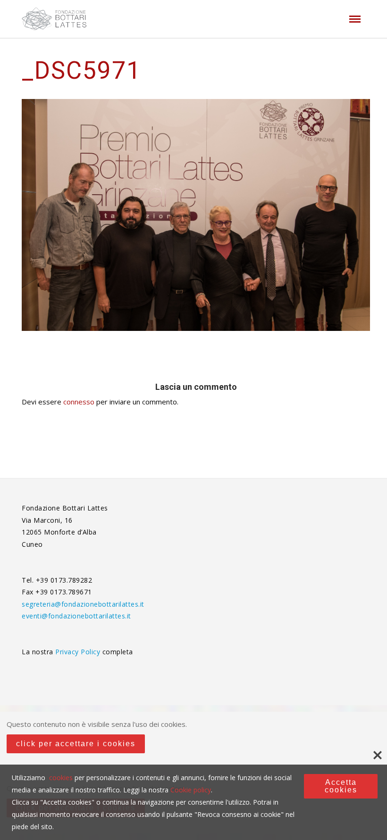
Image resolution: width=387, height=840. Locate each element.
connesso (78, 401)
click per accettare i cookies (75, 744)
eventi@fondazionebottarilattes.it (76, 615)
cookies (61, 777)
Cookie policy (190, 789)
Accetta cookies (341, 786)
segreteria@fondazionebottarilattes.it (83, 604)
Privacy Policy (78, 651)
